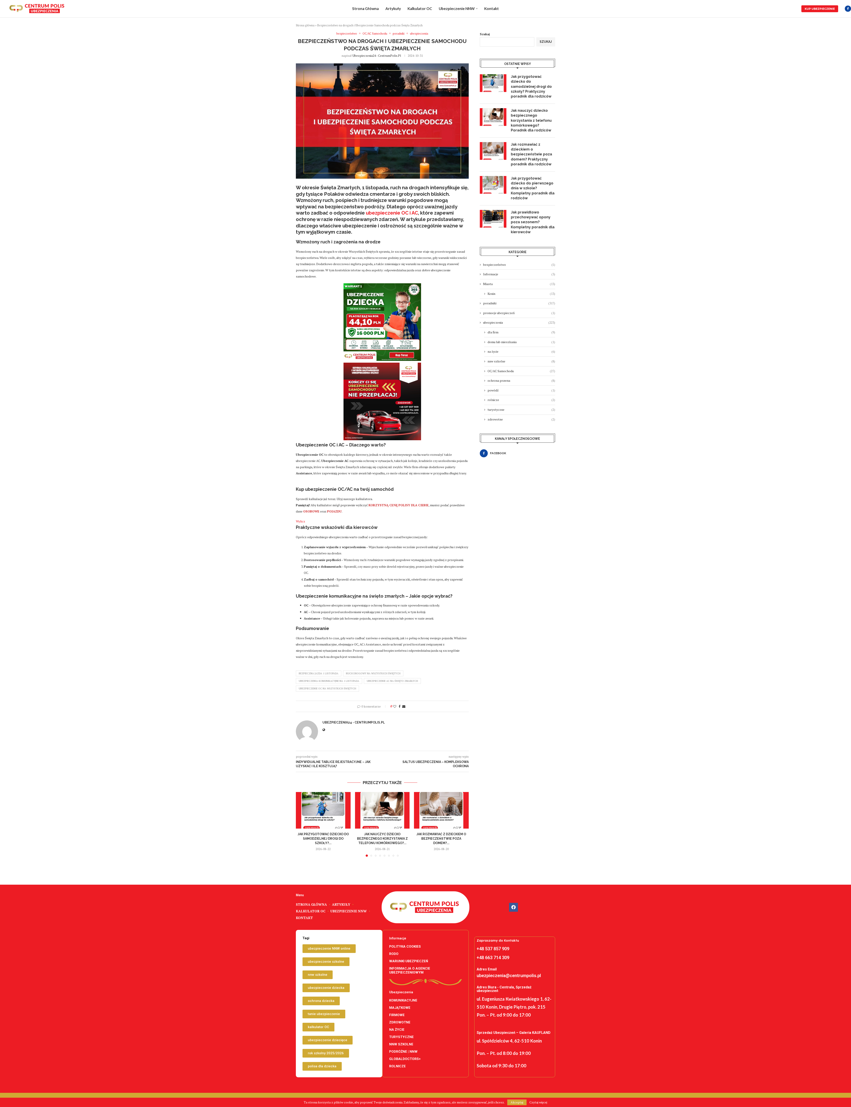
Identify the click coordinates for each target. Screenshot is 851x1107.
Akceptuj (517, 1102)
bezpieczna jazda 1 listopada (318, 673)
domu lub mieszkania (521, 342)
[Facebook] (848, 9)
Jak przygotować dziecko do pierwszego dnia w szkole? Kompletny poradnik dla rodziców (532, 188)
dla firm (521, 332)
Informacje (519, 274)
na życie (521, 351)
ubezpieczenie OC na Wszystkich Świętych (327, 688)
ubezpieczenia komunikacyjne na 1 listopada (329, 681)
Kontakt (491, 8)
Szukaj (485, 34)
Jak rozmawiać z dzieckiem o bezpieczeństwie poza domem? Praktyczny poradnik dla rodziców (531, 154)
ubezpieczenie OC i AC (392, 213)
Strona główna (305, 25)
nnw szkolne (521, 361)
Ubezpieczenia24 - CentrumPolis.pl (376, 55)
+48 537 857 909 (493, 948)
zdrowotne (521, 419)
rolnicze (521, 400)
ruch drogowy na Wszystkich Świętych (373, 673)
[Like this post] (394, 706)
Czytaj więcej (538, 1102)
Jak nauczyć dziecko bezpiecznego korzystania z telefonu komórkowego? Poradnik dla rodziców (531, 120)
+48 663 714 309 (493, 957)
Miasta (519, 284)
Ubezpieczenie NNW (457, 8)
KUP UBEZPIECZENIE (820, 8)
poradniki (519, 303)
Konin (521, 293)
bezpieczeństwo (519, 264)
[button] (302, 824)
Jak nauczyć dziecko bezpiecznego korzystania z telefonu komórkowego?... (382, 839)
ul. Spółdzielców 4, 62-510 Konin (509, 1040)
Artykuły (393, 8)
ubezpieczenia (519, 322)
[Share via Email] (403, 706)
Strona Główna (365, 8)
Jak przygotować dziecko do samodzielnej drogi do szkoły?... (323, 839)
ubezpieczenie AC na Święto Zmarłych (392, 681)
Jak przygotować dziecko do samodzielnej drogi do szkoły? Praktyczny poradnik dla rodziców (531, 86)
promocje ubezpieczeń (519, 313)
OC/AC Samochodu (521, 371)
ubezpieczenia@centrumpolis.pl (509, 975)
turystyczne (521, 409)
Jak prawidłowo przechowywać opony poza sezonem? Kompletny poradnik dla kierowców (532, 222)
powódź (521, 390)
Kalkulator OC (420, 8)
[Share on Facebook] (399, 706)
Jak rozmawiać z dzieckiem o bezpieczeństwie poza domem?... (441, 839)
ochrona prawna (521, 380)
